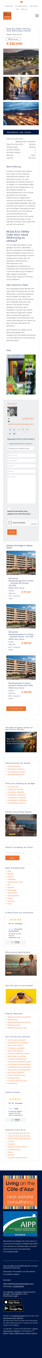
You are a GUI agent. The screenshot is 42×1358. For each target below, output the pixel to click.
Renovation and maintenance (19, 1070)
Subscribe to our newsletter (18, 1042)
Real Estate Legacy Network (13, 1318)
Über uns (24, 9)
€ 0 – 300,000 (13, 787)
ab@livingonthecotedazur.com (20, 424)
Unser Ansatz (33, 6)
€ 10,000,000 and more (16, 803)
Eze (9, 885)
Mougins (11, 887)
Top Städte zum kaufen (16, 772)
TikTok (10, 1152)
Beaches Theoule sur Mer (17, 1028)
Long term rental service (17, 1059)
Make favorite (14, 39)
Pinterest (11, 1155)
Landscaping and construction (19, 1067)
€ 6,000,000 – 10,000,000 (17, 800)
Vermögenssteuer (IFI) (16, 774)
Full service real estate (16, 1048)
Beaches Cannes (14, 1025)
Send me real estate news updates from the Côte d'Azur (18, 512)
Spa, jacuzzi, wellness (16, 1072)
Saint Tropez (12, 893)
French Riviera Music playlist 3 (19, 1138)
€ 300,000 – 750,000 (15, 789)
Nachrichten (9, 6)
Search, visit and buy (15, 1045)
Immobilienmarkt (21, 6)
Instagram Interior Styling (17, 1147)
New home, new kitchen (17, 1056)
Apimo (5, 1333)
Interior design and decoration (19, 1064)
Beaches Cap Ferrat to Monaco (19, 1017)
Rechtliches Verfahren (16, 769)
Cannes (10, 876)
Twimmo (34, 1333)
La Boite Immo (19, 1333)
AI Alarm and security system (19, 1053)
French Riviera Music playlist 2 (19, 1136)
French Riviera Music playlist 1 (19, 1133)
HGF (17, 9)
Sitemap (16, 1331)
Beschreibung (13, 132)
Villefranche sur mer (15, 882)
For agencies (12, 1083)
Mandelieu (12, 879)
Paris (9, 903)
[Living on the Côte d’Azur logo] (17, 16)
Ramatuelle (12, 890)
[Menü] (36, 16)
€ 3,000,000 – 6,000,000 (17, 797)
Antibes (10, 874)
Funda (11, 1333)
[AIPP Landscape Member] (20, 1223)
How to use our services (16, 1040)
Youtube (11, 1141)
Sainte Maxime (13, 895)
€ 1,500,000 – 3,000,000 (16, 795)
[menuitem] (9, 6)
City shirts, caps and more (17, 1080)
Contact (27, 132)
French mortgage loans (16, 1075)
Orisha (27, 1333)
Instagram (11, 1144)
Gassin (10, 898)
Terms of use (7, 1331)
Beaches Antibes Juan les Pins (19, 1022)
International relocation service (19, 1061)
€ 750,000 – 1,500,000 (16, 792)
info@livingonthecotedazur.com (20, 1284)
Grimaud (11, 901)
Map (21, 132)
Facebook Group (14, 1149)
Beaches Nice (13, 1019)
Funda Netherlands (18, 1316)
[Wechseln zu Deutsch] (21, 2)
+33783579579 (27, 418)
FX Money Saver (14, 1078)
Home (35, 1329)
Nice (9, 871)
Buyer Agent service (15, 1051)
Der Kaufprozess (14, 766)
